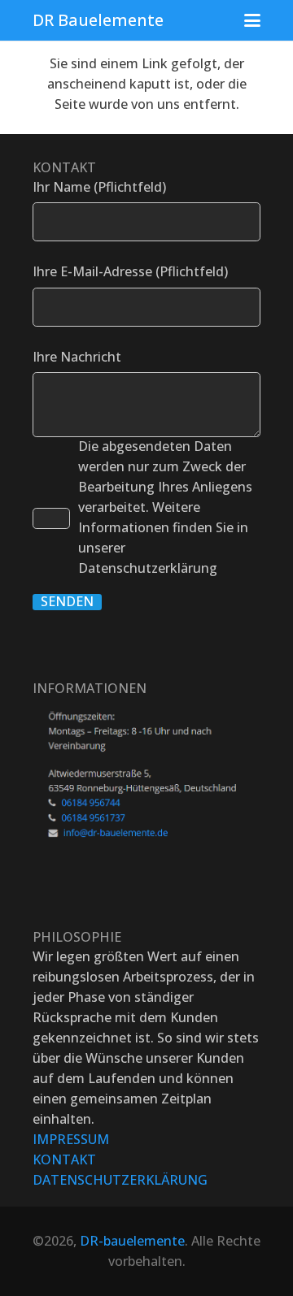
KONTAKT (64, 1159)
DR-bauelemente (132, 1241)
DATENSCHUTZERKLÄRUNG (120, 1180)
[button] (252, 20)
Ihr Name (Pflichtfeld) (99, 187)
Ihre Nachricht (77, 357)
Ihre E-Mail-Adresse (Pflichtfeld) (130, 271)
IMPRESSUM (71, 1139)
